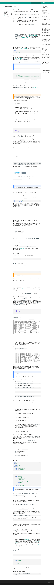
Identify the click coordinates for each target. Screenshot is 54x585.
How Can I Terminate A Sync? (46, 29)
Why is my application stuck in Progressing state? (46, 12)
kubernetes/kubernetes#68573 (34, 35)
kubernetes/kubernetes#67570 (26, 37)
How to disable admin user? (46, 15)
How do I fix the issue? (46, 72)
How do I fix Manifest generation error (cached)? (45, 63)
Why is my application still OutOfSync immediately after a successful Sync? (46, 10)
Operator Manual (6, 12)
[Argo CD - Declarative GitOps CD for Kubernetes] (4, 3)
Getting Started (6, 11)
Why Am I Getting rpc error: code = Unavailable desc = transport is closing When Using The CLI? (45, 41)
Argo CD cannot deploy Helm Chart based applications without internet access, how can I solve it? (46, 19)
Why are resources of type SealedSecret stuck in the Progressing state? (45, 52)
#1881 (17, 40)
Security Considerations (7, 16)
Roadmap (5, 18)
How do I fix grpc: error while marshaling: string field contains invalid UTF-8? (46, 70)
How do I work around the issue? (46, 68)
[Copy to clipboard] (39, 50)
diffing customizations (21, 235)
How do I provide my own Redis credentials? (45, 59)
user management (35, 87)
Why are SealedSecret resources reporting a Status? (46, 50)
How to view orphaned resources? (45, 16)
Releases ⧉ (5, 19)
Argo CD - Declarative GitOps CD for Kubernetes (8, 6)
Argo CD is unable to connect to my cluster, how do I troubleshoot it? (46, 28)
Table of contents (44, 6)
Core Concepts (5, 10)
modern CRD (21, 288)
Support (5, 17)
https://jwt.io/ (22, 248)
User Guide (5, 13)
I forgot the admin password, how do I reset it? (46, 13)
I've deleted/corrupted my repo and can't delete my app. (46, 7)
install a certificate (16, 267)
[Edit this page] (40, 6)
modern (27, 289)
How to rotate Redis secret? (46, 56)
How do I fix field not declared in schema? (45, 65)
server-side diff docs (37, 544)
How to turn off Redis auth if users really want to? (46, 57)
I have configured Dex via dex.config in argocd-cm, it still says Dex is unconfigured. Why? (46, 47)
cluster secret (23, 147)
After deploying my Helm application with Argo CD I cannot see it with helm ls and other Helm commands (46, 22)
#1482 (15, 189)
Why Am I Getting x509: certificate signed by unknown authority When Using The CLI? (46, 44)
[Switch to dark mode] (30, 3)
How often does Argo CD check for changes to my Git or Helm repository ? (46, 33)
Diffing (16, 20)
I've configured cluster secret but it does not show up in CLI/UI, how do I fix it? (46, 25)
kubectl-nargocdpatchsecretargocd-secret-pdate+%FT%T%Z (27, 76)
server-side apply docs (27, 539)
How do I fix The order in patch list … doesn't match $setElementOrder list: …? (45, 54)
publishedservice (24, 48)
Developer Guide (6, 14)
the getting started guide (18, 58)
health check (28, 44)
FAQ (4, 15)
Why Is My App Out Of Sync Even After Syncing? (45, 31)
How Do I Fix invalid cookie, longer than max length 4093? (46, 39)
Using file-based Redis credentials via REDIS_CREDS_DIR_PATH (46, 62)
